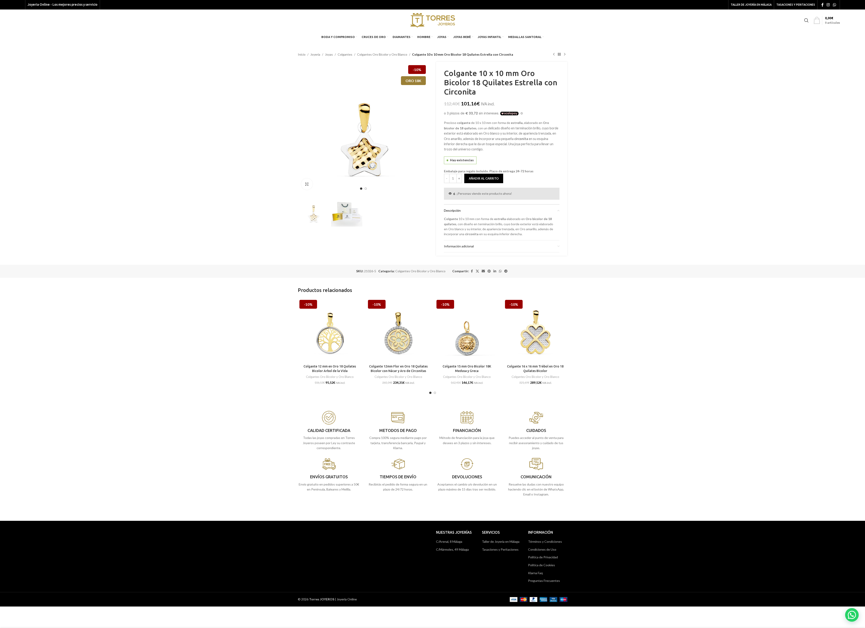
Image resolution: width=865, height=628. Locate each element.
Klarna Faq (535, 573)
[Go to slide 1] (361, 188)
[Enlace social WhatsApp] (834, 4)
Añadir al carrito (484, 178)
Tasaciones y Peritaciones (500, 549)
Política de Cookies (541, 565)
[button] (852, 615)
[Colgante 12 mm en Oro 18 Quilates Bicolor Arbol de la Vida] (330, 330)
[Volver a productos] (559, 54)
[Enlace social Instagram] (828, 4)
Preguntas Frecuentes (544, 581)
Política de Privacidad (543, 557)
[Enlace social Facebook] (822, 4)
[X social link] (477, 271)
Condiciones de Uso (542, 549)
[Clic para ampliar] (307, 184)
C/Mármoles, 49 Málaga (452, 549)
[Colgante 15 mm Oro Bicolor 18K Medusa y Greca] (467, 330)
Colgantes (345, 54)
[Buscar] (806, 20)
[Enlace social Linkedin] (495, 271)
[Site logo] (432, 20)
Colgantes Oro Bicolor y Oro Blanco (382, 54)
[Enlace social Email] (483, 271)
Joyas (329, 54)
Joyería (315, 54)
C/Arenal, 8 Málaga (449, 541)
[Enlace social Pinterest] (489, 271)
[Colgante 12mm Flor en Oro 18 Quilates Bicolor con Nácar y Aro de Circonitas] (398, 330)
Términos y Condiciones (545, 541)
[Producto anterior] (554, 54)
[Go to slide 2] (366, 188)
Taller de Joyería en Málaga (500, 541)
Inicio (302, 54)
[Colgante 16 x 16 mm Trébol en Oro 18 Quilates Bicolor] (535, 330)
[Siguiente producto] (564, 54)
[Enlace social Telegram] (506, 271)
